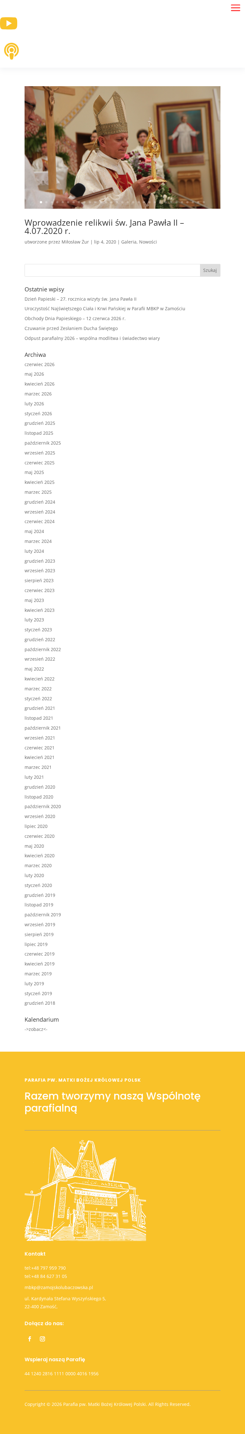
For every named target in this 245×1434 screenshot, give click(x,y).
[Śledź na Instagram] (42, 1339)
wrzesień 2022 (40, 659)
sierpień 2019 (39, 934)
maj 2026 (34, 374)
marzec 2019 (38, 974)
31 (204, 202)
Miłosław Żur (75, 242)
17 (128, 202)
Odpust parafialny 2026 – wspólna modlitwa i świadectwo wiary (92, 338)
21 (149, 202)
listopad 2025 (39, 433)
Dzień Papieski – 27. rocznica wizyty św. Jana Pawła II (81, 299)
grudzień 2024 (40, 502)
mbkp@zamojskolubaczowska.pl (59, 1287)
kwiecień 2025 (40, 482)
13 (106, 202)
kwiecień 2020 (40, 855)
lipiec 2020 (36, 826)
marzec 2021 (38, 767)
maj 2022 (34, 669)
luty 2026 (34, 404)
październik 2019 (43, 915)
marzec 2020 (38, 865)
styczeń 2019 (38, 993)
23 (160, 202)
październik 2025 (43, 443)
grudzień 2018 (40, 1003)
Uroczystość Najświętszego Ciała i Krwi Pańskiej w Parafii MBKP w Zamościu (105, 308)
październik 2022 (43, 649)
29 (193, 202)
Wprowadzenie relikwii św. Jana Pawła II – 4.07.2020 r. (104, 226)
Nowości (148, 242)
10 (90, 202)
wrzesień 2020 (40, 816)
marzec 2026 (38, 394)
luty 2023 (34, 620)
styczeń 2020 (38, 885)
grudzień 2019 (40, 895)
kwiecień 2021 (40, 757)
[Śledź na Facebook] (30, 1339)
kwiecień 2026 (40, 384)
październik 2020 (43, 806)
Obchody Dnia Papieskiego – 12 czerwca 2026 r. (75, 318)
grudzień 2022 (40, 639)
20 (144, 202)
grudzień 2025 (40, 423)
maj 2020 (34, 846)
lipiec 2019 (36, 944)
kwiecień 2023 (40, 610)
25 (171, 202)
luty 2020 (34, 875)
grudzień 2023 (40, 561)
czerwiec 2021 (40, 748)
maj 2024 (34, 531)
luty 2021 (34, 777)
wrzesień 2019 (40, 924)
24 (166, 202)
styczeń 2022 (38, 698)
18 (133, 202)
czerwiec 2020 (40, 836)
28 (187, 202)
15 (117, 202)
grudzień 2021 (40, 708)
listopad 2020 (39, 797)
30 (198, 202)
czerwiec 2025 (40, 463)
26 (176, 202)
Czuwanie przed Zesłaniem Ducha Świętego (71, 328)
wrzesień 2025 (40, 453)
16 (122, 202)
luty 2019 (34, 983)
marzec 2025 (38, 492)
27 (182, 202)
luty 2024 (34, 551)
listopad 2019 (39, 905)
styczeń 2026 (38, 413)
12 (101, 202)
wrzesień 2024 (40, 512)
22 (155, 202)
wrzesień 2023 (40, 570)
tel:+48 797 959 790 (45, 1268)
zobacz (36, 1029)
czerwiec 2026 (40, 364)
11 (95, 202)
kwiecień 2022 (40, 679)
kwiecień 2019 (40, 964)
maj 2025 (34, 472)
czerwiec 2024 (40, 521)
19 (138, 202)
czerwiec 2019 (40, 954)
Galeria (129, 242)
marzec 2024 (38, 541)
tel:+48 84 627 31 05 (46, 1276)
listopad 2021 (39, 718)
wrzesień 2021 (40, 738)
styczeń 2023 (38, 630)
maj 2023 (34, 600)
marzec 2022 (38, 689)
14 (111, 202)
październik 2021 (43, 728)
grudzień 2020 (40, 787)
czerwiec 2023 (40, 590)
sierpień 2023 (39, 580)
